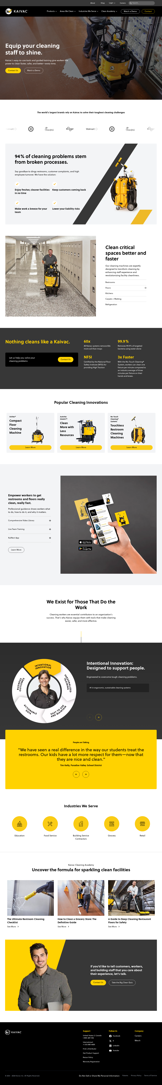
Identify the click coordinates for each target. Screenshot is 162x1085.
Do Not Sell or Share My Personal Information (99, 1076)
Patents (125, 1076)
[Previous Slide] (76, 774)
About (92, 3)
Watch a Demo (130, 11)
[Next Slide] (85, 774)
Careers (123, 3)
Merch (137, 1041)
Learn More (30, 447)
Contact (148, 11)
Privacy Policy (136, 1076)
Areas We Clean (67, 11)
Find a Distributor (89, 1049)
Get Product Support (91, 1053)
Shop (103, 3)
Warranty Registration (91, 1062)
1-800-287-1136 (88, 1038)
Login (111, 3)
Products (51, 11)
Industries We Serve (87, 11)
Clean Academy (108, 11)
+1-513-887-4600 (89, 1045)
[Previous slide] (90, 717)
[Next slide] (98, 717)
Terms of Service (150, 1076)
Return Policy (88, 1057)
